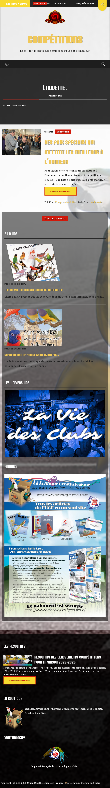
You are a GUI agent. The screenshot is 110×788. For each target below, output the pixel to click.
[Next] (99, 424)
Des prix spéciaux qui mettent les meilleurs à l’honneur (73, 152)
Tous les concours (55, 218)
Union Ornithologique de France (44, 783)
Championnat (63, 131)
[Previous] (10, 424)
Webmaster (97, 202)
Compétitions (55, 39)
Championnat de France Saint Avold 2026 (31, 355)
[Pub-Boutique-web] (55, 545)
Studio (96, 783)
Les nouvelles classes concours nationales (56, 3)
